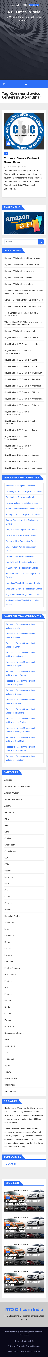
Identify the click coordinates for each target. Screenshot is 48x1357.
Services (36, 1351)
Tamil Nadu (9, 1046)
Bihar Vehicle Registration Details (20, 486)
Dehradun (8, 877)
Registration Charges (14, 1033)
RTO (6, 1039)
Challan (7, 838)
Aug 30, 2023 (13, 1235)
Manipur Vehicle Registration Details (22, 568)
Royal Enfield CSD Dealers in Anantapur (22, 386)
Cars (6, 832)
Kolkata (7, 949)
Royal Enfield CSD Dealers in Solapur (21, 405)
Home (17, 1341)
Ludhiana (8, 962)
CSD (6, 864)
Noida (7, 1007)
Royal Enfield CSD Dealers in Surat (20, 360)
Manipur (8, 981)
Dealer (7, 871)
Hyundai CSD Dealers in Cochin (19, 271)
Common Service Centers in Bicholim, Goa (23, 300)
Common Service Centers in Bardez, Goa (22, 306)
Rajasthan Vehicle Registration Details (23, 595)
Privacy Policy (13, 1351)
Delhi (6, 884)
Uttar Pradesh (10, 1078)
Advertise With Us (27, 1341)
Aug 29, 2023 (13, 1262)
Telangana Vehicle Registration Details (23, 514)
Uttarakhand (9, 1085)
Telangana (9, 1059)
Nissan (7, 1001)
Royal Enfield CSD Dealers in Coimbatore (23, 468)
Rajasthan (9, 1026)
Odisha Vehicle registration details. (21, 535)
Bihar (6, 819)
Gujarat (7, 897)
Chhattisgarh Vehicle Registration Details (24, 491)
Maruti (7, 988)
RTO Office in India (24, 12)
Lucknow (8, 955)
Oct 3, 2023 (13, 1208)
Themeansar (23, 1335)
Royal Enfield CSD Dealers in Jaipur (20, 430)
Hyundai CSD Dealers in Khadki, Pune (21, 265)
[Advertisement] (24, 51)
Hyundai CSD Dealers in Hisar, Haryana (22, 258)
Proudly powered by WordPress (16, 1332)
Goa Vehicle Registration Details (20, 556)
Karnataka (9, 936)
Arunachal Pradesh (13, 799)
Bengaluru (9, 812)
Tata (6, 1052)
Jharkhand (9, 923)
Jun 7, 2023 (11, 167)
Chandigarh (9, 845)
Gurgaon (8, 903)
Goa (6, 890)
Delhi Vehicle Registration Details (20, 497)
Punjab (7, 1020)
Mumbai (8, 994)
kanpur (7, 929)
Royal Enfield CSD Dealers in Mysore (21, 338)
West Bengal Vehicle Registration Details (24, 589)
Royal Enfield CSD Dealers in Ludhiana (22, 344)
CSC (6, 153)
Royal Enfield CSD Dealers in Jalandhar (22, 379)
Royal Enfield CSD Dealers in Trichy (20, 366)
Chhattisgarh (10, 851)
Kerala (7, 942)
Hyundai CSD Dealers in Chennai (19, 331)
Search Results (26, 1351)
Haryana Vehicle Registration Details (22, 503)
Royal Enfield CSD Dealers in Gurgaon (22, 455)
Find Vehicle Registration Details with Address (24, 1346)
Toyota (7, 1065)
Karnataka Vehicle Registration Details (23, 583)
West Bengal (10, 1091)
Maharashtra (10, 975)
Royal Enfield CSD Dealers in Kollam (21, 461)
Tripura (7, 1072)
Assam (7, 806)
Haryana (8, 910)
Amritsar (8, 780)
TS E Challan (10, 1164)
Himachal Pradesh (12, 916)
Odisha (7, 1013)
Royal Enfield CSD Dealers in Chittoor (21, 392)
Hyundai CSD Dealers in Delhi (18, 278)
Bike (6, 825)
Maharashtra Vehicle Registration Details (24, 509)
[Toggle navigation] (26, 84)
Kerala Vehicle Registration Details (21, 562)
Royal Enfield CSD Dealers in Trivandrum (23, 373)
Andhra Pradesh (11, 793)
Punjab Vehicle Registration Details (21, 530)
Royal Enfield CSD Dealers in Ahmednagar (23, 399)
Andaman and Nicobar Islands (18, 786)
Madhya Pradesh (12, 968)
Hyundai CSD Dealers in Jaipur (18, 284)
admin (23, 167)
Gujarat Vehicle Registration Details (21, 541)
